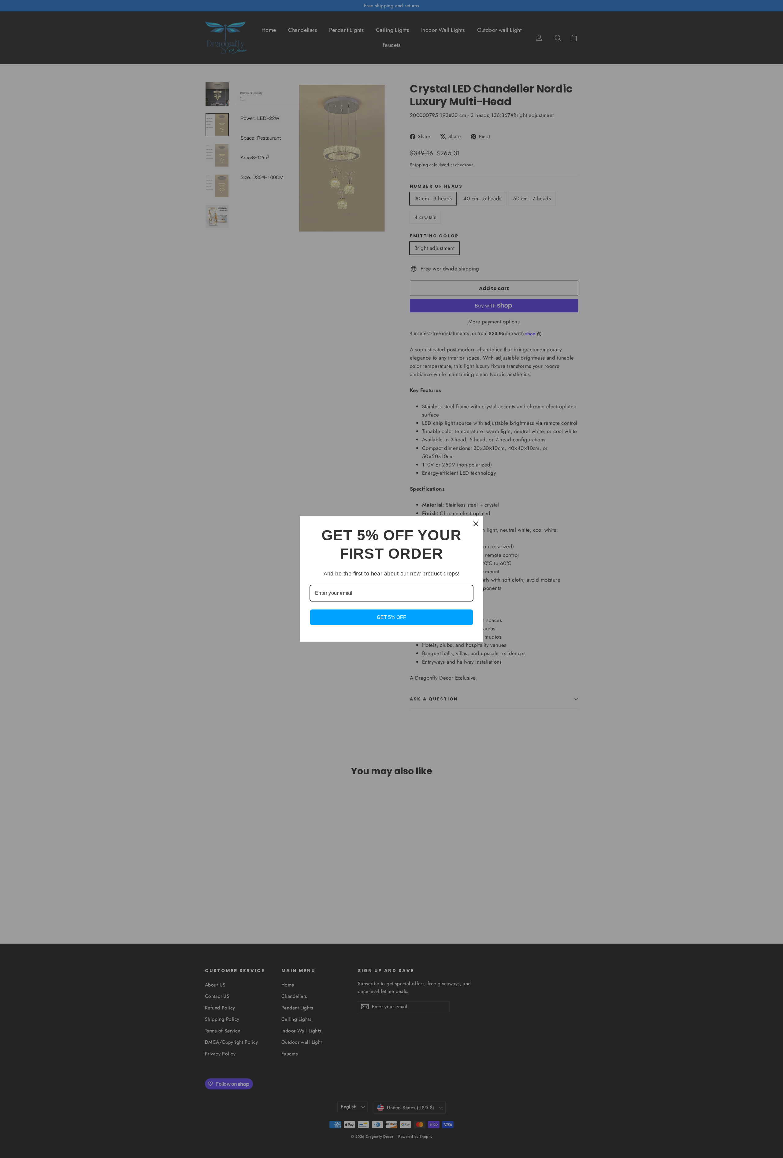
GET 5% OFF (391, 617)
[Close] (476, 523)
